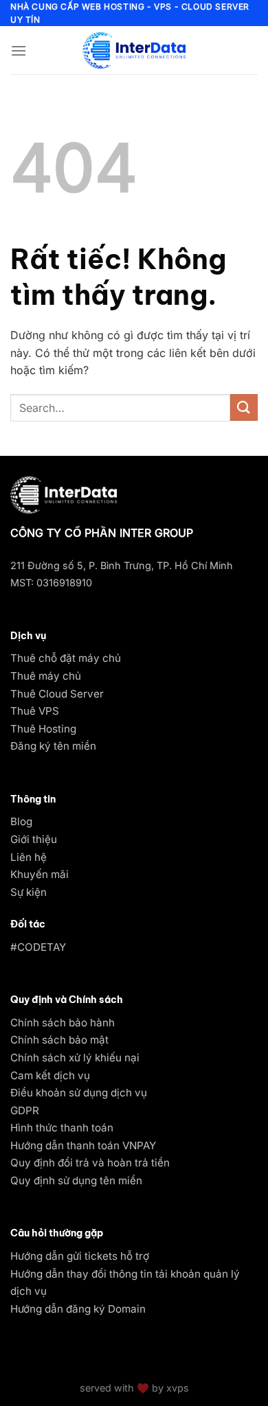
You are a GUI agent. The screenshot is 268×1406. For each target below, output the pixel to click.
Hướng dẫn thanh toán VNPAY (83, 1145)
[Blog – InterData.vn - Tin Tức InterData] (134, 50)
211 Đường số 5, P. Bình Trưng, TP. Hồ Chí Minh (121, 565)
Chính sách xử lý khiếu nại (74, 1057)
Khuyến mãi (39, 874)
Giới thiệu (33, 839)
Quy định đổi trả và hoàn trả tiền (90, 1162)
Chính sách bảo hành (62, 1022)
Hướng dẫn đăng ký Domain (78, 1308)
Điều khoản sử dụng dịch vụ (78, 1092)
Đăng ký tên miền (53, 745)
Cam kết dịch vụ (50, 1075)
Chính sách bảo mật (59, 1039)
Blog (21, 821)
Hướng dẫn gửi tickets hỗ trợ (79, 1256)
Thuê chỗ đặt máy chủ (65, 658)
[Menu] (18, 50)
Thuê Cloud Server (57, 693)
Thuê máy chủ (45, 675)
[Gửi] (244, 407)
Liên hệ (28, 857)
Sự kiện (28, 892)
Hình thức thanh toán (61, 1127)
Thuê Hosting (43, 728)
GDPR (24, 1110)
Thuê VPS (34, 710)
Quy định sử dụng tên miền (76, 1180)
